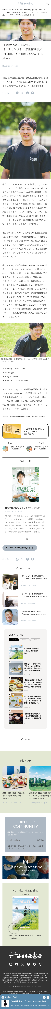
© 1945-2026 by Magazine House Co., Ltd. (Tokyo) (25, 986)
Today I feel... (11, 997)
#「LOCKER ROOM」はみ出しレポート (19, 548)
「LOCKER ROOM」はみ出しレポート (30, 10)
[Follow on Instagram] (11, 964)
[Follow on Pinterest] (28, 964)
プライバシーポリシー (30, 846)
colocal (23, 993)
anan (5, 991)
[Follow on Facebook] (17, 964)
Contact (34, 982)
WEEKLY (24, 639)
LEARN (5, 66)
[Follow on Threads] (40, 964)
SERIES (12, 10)
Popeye (45, 991)
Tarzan (18, 993)
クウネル (39, 991)
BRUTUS (10, 991)
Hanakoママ (30, 993)
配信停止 (40, 840)
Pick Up (25, 760)
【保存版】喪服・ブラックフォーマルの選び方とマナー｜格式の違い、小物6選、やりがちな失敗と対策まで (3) (29, 1001)
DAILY (14, 639)
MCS (40, 993)
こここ (36, 993)
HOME (4, 10)
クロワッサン (27, 991)
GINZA (34, 991)
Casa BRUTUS (18, 991)
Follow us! (25, 874)
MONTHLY (35, 639)
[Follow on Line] (34, 964)
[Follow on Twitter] (23, 964)
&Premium (12, 993)
